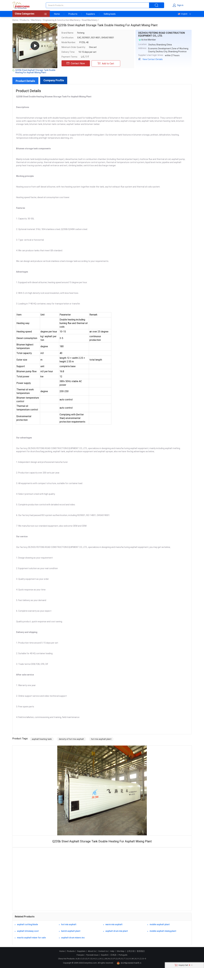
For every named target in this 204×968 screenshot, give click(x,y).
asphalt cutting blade (27, 924)
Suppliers (90, 14)
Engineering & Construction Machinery (61, 20)
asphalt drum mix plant (116, 931)
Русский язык (92, 955)
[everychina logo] (20, 5)
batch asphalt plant (70, 931)
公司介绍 (131, 951)
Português (123, 955)
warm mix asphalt (113, 924)
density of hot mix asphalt (71, 739)
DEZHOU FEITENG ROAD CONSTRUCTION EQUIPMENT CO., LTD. (161, 34)
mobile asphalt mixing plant (163, 931)
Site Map (120, 951)
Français (80, 955)
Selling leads (110, 14)
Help (112, 951)
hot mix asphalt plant (101, 739)
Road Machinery (89, 20)
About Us (92, 951)
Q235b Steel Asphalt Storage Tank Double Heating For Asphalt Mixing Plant (35, 71)
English (184, 14)
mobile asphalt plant (160, 924)
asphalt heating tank (42, 739)
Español (104, 955)
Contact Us (103, 951)
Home (57, 14)
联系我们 (141, 951)
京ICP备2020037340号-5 (131, 963)
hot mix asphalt (68, 924)
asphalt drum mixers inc (73, 937)
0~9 (144, 959)
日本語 (113, 955)
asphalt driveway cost (28, 931)
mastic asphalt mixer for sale (31, 937)
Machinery (36, 20)
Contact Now (78, 63)
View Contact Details (152, 59)
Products (72, 14)
